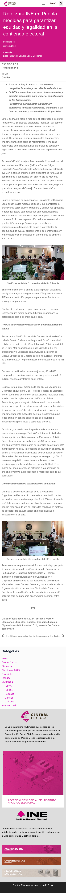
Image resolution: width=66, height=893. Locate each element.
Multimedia (7, 681)
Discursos (7, 666)
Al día (5, 658)
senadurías (45, 625)
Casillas (31, 622)
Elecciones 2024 (10, 56)
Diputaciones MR (11, 625)
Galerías (9, 697)
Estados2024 (29, 625)
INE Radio (10, 690)
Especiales (7, 674)
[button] (43, 3)
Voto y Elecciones (34, 56)
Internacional (9, 705)
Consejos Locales (47, 622)
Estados (22, 56)
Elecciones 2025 (11, 670)
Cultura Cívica (9, 662)
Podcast (9, 693)
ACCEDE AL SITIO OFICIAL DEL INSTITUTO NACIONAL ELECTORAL (32, 801)
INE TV (8, 686)
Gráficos (9, 701)
